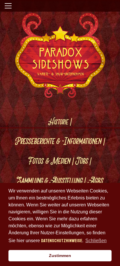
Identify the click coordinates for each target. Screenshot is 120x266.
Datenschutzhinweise (61, 241)
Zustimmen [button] (60, 255)
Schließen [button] (96, 240)
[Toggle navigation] (8, 6)
